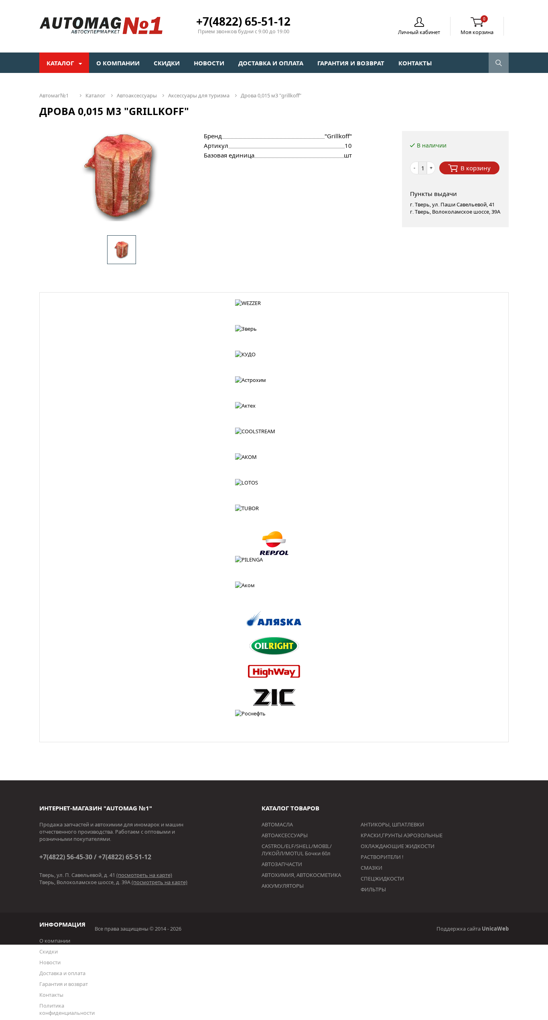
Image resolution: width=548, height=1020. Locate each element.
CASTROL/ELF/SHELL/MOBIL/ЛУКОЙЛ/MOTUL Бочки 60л (297, 849)
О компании (118, 63)
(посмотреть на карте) (144, 875)
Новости (209, 63)
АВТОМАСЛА (277, 824)
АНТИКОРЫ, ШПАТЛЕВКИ (392, 824)
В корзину (476, 168)
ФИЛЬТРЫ (373, 889)
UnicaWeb (495, 928)
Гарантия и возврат (350, 63)
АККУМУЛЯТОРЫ (283, 885)
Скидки (167, 63)
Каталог (61, 63)
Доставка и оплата (270, 63)
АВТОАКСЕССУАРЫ (285, 835)
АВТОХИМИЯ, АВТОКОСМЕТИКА (301, 875)
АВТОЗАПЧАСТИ (282, 864)
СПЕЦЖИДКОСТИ (382, 878)
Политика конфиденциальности (67, 1009)
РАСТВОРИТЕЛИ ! (382, 856)
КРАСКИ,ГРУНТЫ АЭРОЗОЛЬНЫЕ (401, 835)
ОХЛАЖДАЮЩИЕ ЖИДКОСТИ (397, 846)
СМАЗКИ (371, 867)
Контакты (415, 63)
